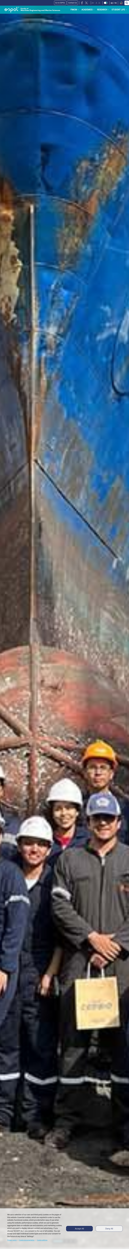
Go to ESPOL (60, 3)
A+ (93, 3)
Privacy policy (12, 1240)
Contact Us (72, 3)
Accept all (79, 1228)
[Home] (30, 9)
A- (100, 3)
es (116, 3)
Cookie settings (42, 1240)
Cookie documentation (27, 1240)
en (112, 3)
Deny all (109, 1228)
